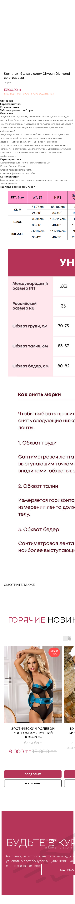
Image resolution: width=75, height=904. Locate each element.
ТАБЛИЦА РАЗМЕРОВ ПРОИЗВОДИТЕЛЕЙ (29, 93)
